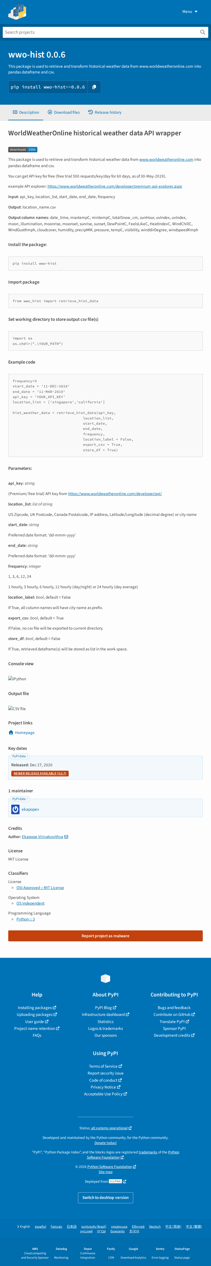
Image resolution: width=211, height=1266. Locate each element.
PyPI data (19, 756)
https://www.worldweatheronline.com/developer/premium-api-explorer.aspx (115, 186)
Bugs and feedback (174, 1008)
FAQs (37, 1035)
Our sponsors (106, 1035)
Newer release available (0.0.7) (40, 773)
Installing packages (35, 1008)
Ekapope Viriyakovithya (42, 837)
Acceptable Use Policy (103, 1094)
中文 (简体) (173, 1226)
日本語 (72, 1226)
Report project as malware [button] (105, 936)
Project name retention (34, 1028)
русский (86, 1231)
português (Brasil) (93, 1226)
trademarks (148, 1152)
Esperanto (117, 1231)
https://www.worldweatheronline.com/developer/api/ (115, 494)
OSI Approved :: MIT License (40, 888)
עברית (101, 1231)
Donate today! (106, 1142)
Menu (187, 11)
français (56, 1226)
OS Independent (30, 903)
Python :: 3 (25, 919)
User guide (34, 1022)
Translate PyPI (172, 1022)
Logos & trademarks (105, 1028)
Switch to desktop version (105, 1197)
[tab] (25, 112)
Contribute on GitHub (172, 1014)
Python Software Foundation (109, 1166)
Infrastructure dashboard (103, 1014)
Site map (106, 1171)
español (40, 1226)
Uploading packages (34, 1014)
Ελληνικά (138, 1226)
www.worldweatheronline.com (166, 159)
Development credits (172, 1035)
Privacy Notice (103, 1087)
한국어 (134, 1231)
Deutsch (155, 1226)
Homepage (25, 733)
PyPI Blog (103, 1008)
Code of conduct (103, 1080)
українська (119, 1226)
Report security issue (106, 1073)
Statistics (105, 1022)
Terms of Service (103, 1066)
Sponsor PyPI (174, 1028)
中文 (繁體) (194, 1226)
